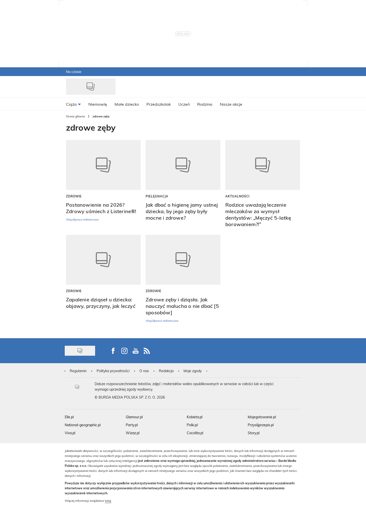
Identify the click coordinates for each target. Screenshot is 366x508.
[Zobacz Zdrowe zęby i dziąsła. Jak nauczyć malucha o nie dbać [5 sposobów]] (183, 260)
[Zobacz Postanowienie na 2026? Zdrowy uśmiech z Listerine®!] (103, 165)
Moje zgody (192, 370)
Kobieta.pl (194, 417)
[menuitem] (73, 103)
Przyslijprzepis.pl (261, 425)
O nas (144, 370)
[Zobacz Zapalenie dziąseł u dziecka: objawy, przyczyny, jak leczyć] (103, 260)
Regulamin (78, 370)
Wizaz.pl (132, 432)
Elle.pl (69, 417)
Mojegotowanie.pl (262, 417)
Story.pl (253, 432)
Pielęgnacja (157, 196)
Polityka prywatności (113, 370)
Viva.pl (70, 432)
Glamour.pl (134, 417)
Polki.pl (192, 425)
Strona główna (75, 116)
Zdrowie (74, 196)
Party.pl (132, 425)
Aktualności (237, 196)
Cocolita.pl (195, 432)
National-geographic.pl (83, 425)
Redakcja (166, 370)
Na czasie (73, 71)
